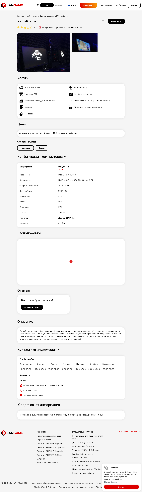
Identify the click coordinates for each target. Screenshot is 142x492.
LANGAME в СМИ (80, 465)
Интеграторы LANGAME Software (87, 469)
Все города (59, 5)
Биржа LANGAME (80, 457)
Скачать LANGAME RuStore (49, 455)
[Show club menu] (102, 21)
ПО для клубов (106, 5)
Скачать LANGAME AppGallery (51, 451)
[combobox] (47, 5)
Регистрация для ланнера (49, 436)
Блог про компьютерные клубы (87, 461)
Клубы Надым (31, 16)
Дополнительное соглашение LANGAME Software (82, 487)
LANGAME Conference (82, 454)
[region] (71, 195)
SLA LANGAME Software (45, 487)
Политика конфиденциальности (46, 483)
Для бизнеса (120, 5)
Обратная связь (44, 439)
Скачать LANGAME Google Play (51, 447)
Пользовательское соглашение (78, 483)
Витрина (41, 458)
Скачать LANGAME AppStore (50, 443)
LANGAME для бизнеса (83, 446)
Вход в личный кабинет (48, 462)
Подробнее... (110, 482)
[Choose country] (38, 5)
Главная (20, 16)
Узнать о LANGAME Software (85, 450)
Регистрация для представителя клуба (87, 437)
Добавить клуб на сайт (83, 442)
